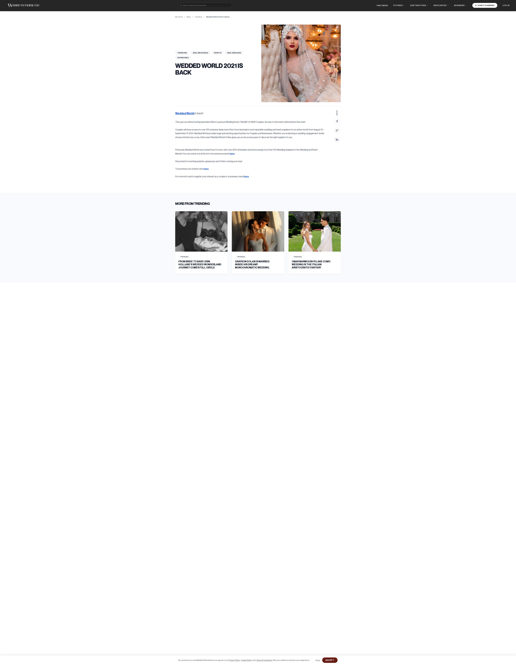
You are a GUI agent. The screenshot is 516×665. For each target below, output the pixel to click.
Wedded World (184, 113)
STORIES (398, 5)
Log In (506, 5)
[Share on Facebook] (337, 121)
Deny (318, 660)
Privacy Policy (234, 660)
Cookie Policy (246, 660)
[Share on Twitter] (337, 130)
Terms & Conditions (264, 660)
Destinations (418, 5)
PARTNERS (382, 5)
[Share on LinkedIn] (337, 139)
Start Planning (486, 5)
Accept (329, 660)
